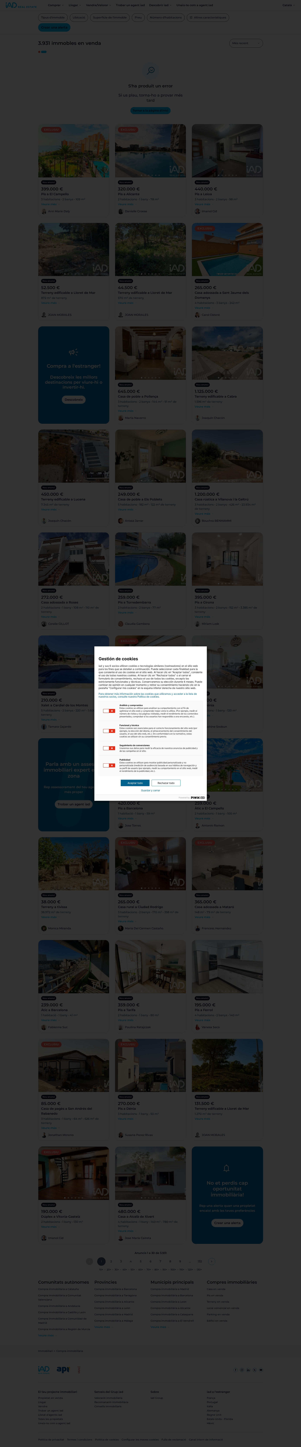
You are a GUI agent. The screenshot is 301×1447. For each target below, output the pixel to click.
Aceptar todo (135, 782)
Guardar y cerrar (150, 790)
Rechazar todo (166, 782)
